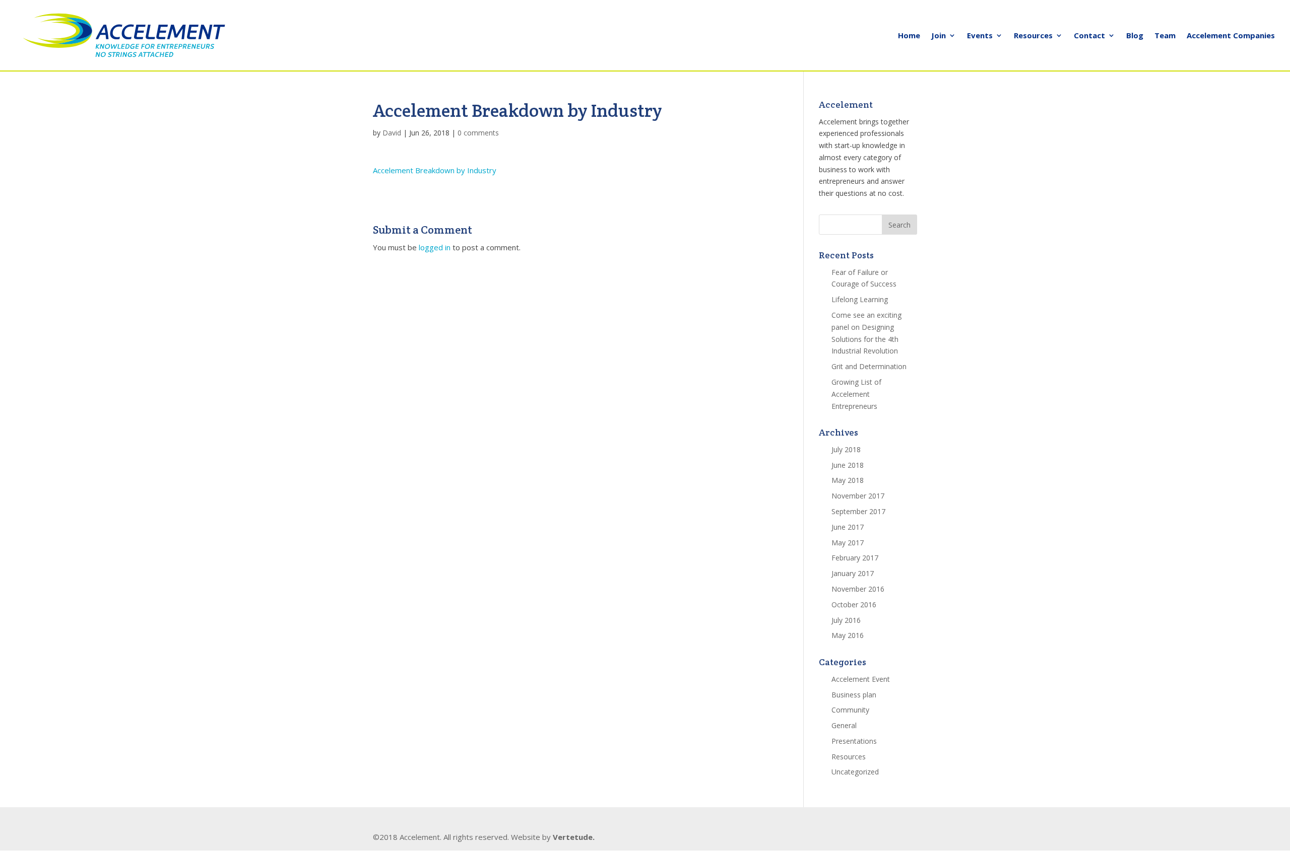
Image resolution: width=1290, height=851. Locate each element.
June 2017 (847, 527)
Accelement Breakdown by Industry (434, 170)
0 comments (478, 132)
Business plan (853, 694)
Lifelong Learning (859, 299)
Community (850, 710)
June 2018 (847, 465)
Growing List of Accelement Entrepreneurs (856, 394)
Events (980, 36)
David (391, 132)
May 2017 (847, 542)
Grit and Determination (869, 366)
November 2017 (857, 496)
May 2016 (847, 635)
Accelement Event (860, 679)
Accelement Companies (1231, 36)
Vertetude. (574, 837)
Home (909, 36)
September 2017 (858, 511)
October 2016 (853, 604)
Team (1165, 36)
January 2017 (852, 573)
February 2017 (854, 557)
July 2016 (846, 620)
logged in (434, 247)
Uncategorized (855, 771)
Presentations (854, 741)
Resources (1033, 36)
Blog (1134, 36)
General (844, 725)
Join (938, 36)
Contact (1089, 36)
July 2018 (846, 449)
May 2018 (847, 480)
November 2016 (857, 589)
